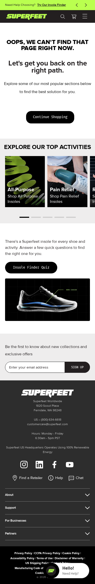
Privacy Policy (23, 553)
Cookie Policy (71, 553)
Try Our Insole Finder (51, 5)
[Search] (63, 16)
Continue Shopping (50, 117)
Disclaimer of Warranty (69, 558)
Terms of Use (44, 558)
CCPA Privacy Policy (47, 553)
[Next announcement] (86, 5)
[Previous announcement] (77, 5)
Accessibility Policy (22, 558)
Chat (79, 478)
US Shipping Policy (37, 563)
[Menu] (85, 16)
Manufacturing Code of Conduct (34, 568)
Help (59, 478)
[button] (74, 16)
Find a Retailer (31, 478)
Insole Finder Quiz (31, 267)
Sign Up (77, 367)
